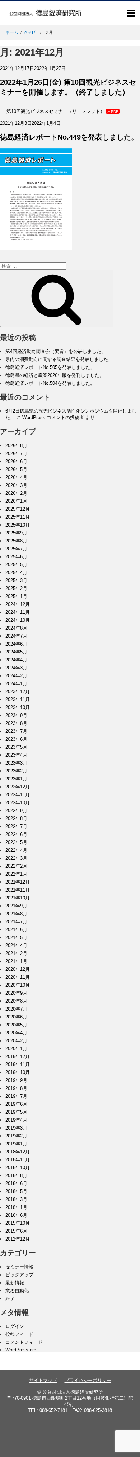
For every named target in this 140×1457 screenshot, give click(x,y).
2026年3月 (16, 485)
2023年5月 (16, 747)
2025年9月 (16, 533)
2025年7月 (16, 548)
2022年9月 (16, 810)
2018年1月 (16, 1207)
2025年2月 (16, 588)
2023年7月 (16, 731)
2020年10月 (17, 985)
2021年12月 (17, 882)
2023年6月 (16, 739)
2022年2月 (16, 866)
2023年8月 (16, 723)
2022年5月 (16, 842)
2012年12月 (17, 1239)
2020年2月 (16, 1040)
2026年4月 (16, 477)
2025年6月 (16, 556)
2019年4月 (16, 1120)
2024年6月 (16, 644)
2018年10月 (17, 1167)
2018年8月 (16, 1175)
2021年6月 (16, 929)
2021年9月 (16, 905)
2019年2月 (16, 1136)
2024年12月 (17, 604)
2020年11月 (17, 977)
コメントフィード (24, 1342)
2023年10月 (17, 707)
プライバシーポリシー (88, 1380)
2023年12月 (17, 691)
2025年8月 (16, 540)
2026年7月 (16, 453)
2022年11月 (17, 794)
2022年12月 (17, 786)
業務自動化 (17, 1290)
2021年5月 (16, 937)
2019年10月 (17, 1072)
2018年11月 (17, 1159)
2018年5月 (16, 1191)
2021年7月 (16, 921)
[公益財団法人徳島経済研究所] (45, 20)
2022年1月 (16, 874)
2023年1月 (16, 779)
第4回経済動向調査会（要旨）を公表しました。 (55, 351)
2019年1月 (16, 1143)
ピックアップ (19, 1274)
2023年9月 (16, 715)
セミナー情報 (19, 1266)
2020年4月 (16, 1032)
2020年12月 (17, 969)
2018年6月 (16, 1183)
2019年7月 (16, 1096)
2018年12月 (17, 1151)
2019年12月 (17, 1056)
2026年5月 (16, 469)
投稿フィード (19, 1334)
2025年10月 (17, 525)
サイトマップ (43, 1380)
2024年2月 (16, 675)
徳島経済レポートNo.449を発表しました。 (69, 137)
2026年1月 (16, 501)
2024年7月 (16, 636)
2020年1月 (16, 1048)
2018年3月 (16, 1199)
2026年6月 (16, 461)
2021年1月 (16, 961)
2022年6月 (16, 834)
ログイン (14, 1326)
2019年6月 (16, 1104)
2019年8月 (16, 1088)
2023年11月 (17, 699)
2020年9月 (16, 993)
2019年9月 (16, 1080)
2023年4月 (16, 755)
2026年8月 (16, 445)
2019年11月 (17, 1064)
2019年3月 (16, 1128)
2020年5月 (16, 1024)
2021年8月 (16, 913)
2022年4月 (16, 850)
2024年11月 (17, 612)
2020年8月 (16, 1001)
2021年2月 (16, 953)
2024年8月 (16, 628)
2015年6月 (16, 1231)
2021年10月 (17, 898)
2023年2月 (16, 771)
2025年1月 (16, 596)
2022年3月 (16, 858)
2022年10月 (17, 802)
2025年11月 (17, 517)
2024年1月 (16, 683)
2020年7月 (16, 1009)
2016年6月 (16, 1215)
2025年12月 (17, 509)
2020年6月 (16, 1017)
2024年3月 (16, 667)
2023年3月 (16, 763)
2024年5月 (16, 652)
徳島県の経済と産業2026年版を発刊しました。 (54, 375)
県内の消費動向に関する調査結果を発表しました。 (59, 359)
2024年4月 (16, 660)
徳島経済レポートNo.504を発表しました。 (50, 383)
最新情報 (14, 1282)
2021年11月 (17, 890)
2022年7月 (16, 826)
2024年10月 (17, 620)
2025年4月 (16, 572)
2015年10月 (17, 1223)
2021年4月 (16, 945)
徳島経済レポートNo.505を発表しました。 (50, 367)
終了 (10, 1298)
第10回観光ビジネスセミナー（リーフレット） (55, 111)
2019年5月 (16, 1112)
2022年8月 (16, 818)
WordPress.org (20, 1349)
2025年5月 (16, 564)
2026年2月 (16, 493)
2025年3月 (16, 580)
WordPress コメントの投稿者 (53, 417)
